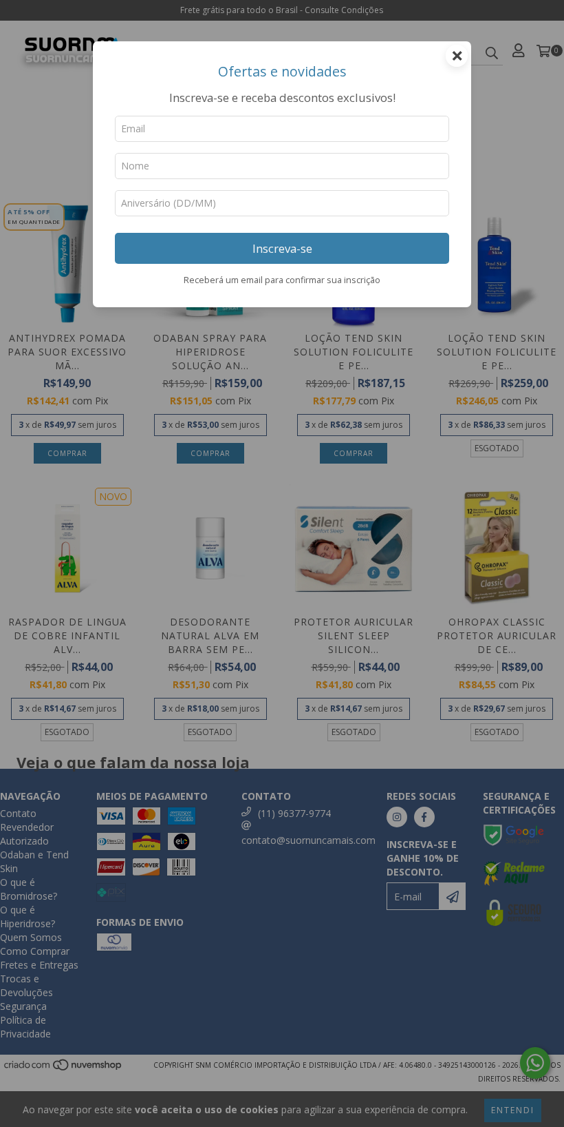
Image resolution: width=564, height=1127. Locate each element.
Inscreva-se (282, 248)
